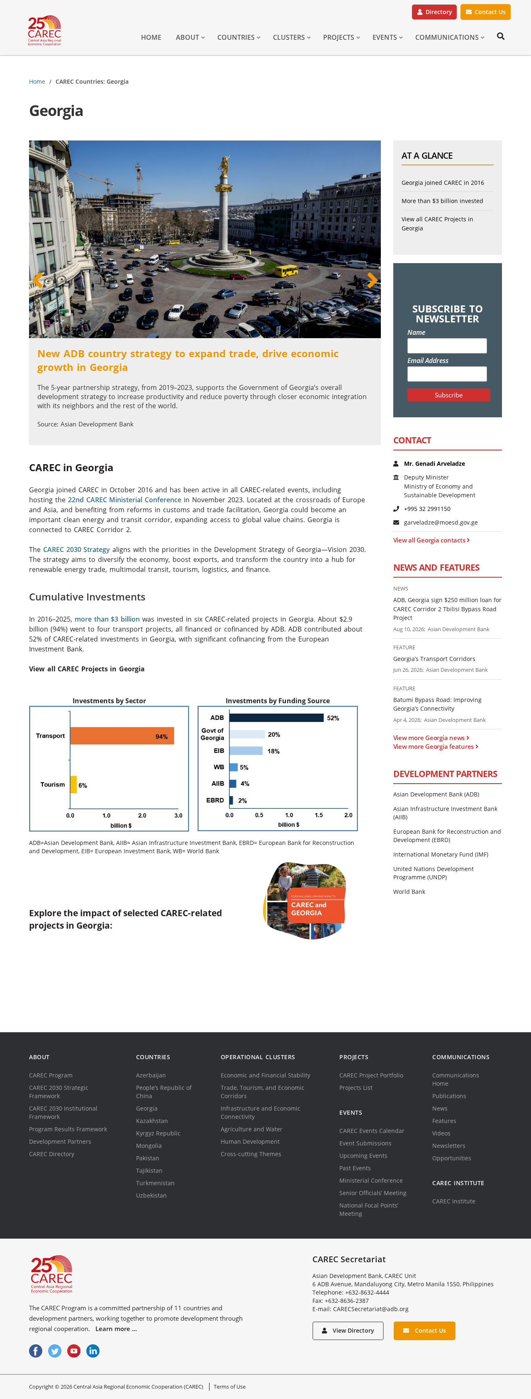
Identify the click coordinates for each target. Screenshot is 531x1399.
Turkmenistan (155, 1183)
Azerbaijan (151, 1075)
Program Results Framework (68, 1129)
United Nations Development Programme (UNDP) (433, 873)
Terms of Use (230, 1386)
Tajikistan (149, 1170)
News (440, 1108)
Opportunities (451, 1158)
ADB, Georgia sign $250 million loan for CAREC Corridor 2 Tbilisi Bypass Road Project (447, 609)
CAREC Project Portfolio (371, 1075)
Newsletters (448, 1146)
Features (444, 1121)
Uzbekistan (151, 1195)
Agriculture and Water (252, 1129)
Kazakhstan (152, 1121)
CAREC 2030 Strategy (76, 549)
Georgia (147, 1108)
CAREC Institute (453, 1201)
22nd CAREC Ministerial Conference (124, 499)
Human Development (250, 1141)
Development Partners (60, 1141)
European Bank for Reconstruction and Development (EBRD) (447, 836)
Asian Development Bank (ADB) (436, 794)
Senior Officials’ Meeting (373, 1193)
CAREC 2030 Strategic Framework (58, 1092)
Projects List (356, 1088)
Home (37, 81)
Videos (441, 1133)
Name (416, 332)
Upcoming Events (363, 1155)
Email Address (427, 360)
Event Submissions (365, 1143)
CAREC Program (51, 1075)
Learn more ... (116, 1328)
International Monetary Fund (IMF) (440, 854)
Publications (449, 1096)
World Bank (409, 892)
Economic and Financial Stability (265, 1075)
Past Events (355, 1168)
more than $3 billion (107, 619)
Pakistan (147, 1158)
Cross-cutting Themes (251, 1154)
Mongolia (149, 1146)
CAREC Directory (51, 1154)
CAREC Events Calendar (371, 1131)
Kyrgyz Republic (158, 1133)
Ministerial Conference (371, 1180)
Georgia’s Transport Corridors (434, 659)
